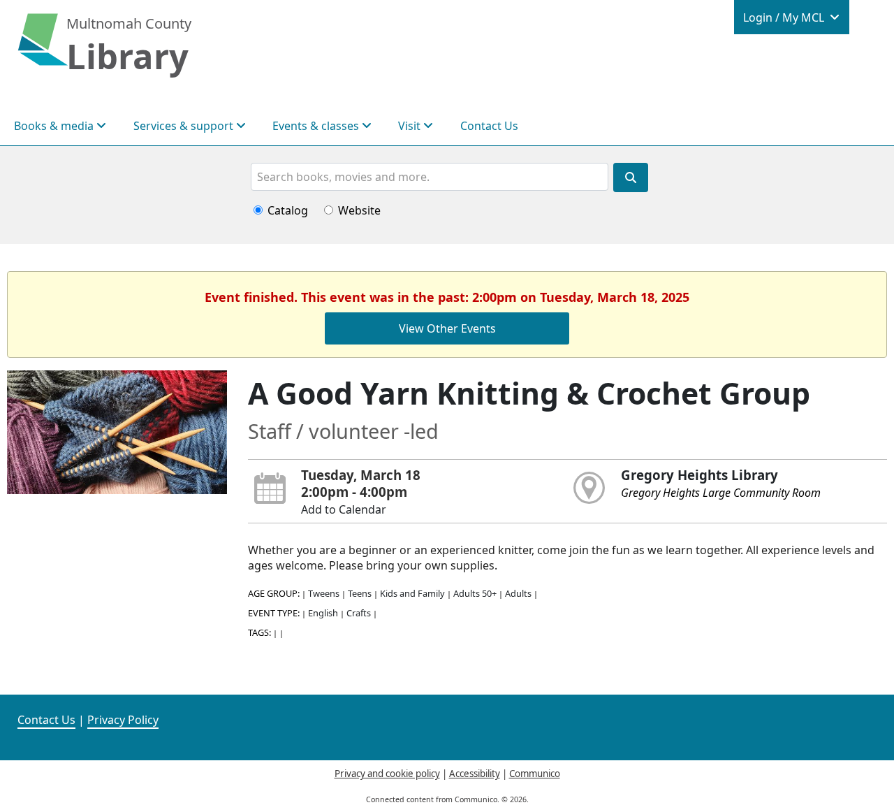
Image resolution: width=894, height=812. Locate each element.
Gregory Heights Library (699, 475)
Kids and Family (412, 593)
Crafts (358, 613)
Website (359, 210)
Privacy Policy (123, 719)
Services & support (184, 125)
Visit (410, 125)
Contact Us (489, 125)
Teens (360, 593)
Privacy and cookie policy (387, 773)
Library (127, 56)
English (323, 613)
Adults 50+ (475, 593)
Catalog (288, 210)
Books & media (55, 125)
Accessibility (474, 773)
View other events (447, 328)
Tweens (323, 593)
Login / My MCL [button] (785, 17)
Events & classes (317, 125)
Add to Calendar (343, 509)
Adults (518, 593)
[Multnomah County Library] (43, 46)
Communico (534, 773)
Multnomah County (128, 23)
